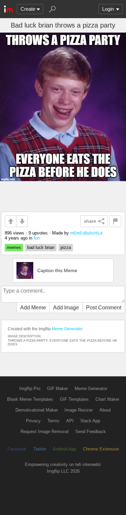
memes (14, 247)
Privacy (33, 420)
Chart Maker (107, 399)
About (105, 410)
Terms (53, 420)
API (70, 420)
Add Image (66, 307)
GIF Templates (74, 399)
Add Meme (33, 307)
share (90, 221)
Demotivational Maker (36, 410)
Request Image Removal (44, 431)
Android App (64, 449)
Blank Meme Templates (30, 399)
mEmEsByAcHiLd (86, 233)
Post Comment (103, 307)
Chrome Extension (101, 449)
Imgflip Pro (29, 388)
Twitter (39, 449)
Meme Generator (67, 329)
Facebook (17, 449)
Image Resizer (79, 410)
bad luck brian (40, 247)
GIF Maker (57, 388)
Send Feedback (90, 431)
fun (37, 238)
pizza (65, 247)
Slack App (90, 420)
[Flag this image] (115, 221)
